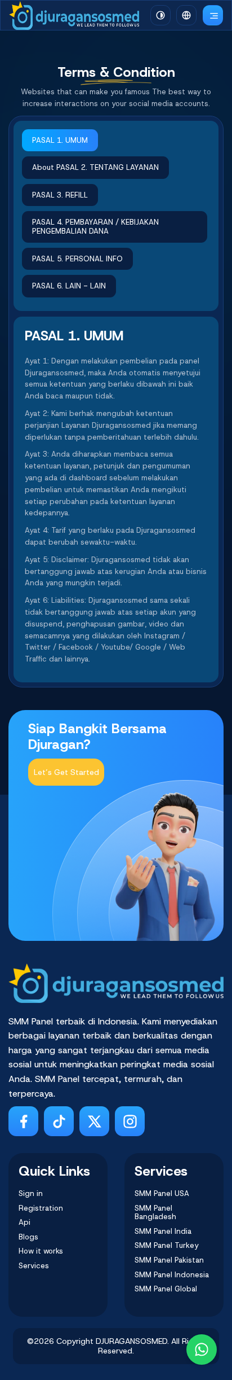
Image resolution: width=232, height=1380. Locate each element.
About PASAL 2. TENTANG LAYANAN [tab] (95, 167)
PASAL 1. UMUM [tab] (60, 140)
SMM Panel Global (166, 1289)
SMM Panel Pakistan (169, 1260)
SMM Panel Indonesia (172, 1275)
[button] (186, 15)
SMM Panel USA (162, 1193)
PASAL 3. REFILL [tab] (60, 195)
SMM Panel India (163, 1231)
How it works (41, 1251)
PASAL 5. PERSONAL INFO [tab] (77, 259)
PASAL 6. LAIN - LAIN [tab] (69, 286)
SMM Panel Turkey (167, 1245)
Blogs (28, 1237)
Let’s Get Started (66, 772)
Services (34, 1266)
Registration (41, 1208)
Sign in (31, 1193)
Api (24, 1222)
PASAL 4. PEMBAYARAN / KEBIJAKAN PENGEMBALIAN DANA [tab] (95, 226)
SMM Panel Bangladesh (155, 1212)
